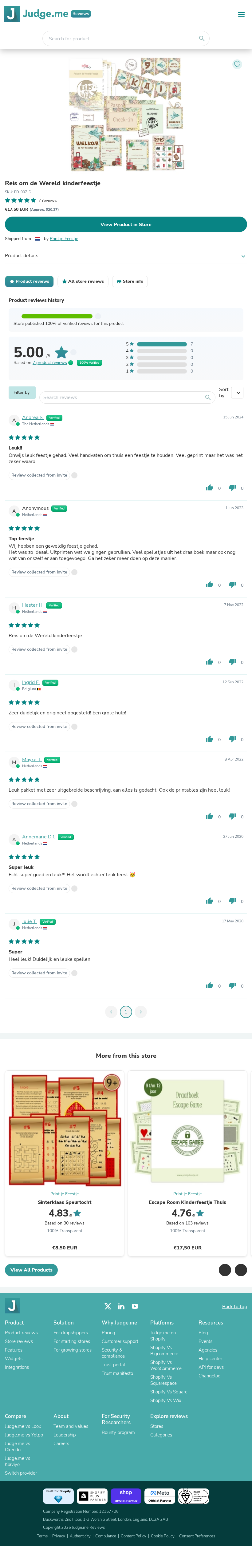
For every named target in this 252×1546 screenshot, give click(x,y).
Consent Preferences (197, 1536)
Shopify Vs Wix (165, 1400)
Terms (42, 1536)
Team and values (70, 1426)
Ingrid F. (31, 682)
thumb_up (209, 487)
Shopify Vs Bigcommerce (164, 1350)
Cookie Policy (163, 1536)
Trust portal (113, 1365)
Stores (156, 1426)
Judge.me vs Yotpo (24, 1435)
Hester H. (33, 605)
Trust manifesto (117, 1373)
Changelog (210, 1376)
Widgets (13, 1359)
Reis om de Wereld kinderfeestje (52, 183)
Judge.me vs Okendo (17, 1446)
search (202, 38)
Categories (161, 1435)
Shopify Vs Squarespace (163, 1380)
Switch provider (21, 1473)
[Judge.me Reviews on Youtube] (135, 1306)
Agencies (208, 1350)
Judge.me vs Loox (23, 1426)
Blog (203, 1333)
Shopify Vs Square (168, 1392)
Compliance (105, 1536)
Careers (61, 1443)
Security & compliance (113, 1353)
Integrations (17, 1367)
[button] (225, 1270)
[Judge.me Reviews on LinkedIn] (121, 1306)
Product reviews (21, 1333)
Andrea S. (33, 417)
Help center (210, 1359)
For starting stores (71, 1341)
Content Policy (133, 1536)
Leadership (64, 1435)
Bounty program (118, 1432)
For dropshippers (70, 1333)
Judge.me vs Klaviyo (17, 1461)
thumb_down (232, 487)
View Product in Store (126, 224)
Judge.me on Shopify (163, 1336)
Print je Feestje (64, 239)
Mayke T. (32, 759)
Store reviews (19, 1341)
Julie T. (29, 921)
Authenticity (80, 1536)
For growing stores (72, 1350)
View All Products (31, 1270)
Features (13, 1350)
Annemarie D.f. (38, 836)
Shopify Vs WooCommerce (166, 1365)
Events (205, 1341)
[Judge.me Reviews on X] (108, 1306)
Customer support (120, 1341)
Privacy (58, 1536)
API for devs (211, 1367)
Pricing (108, 1333)
